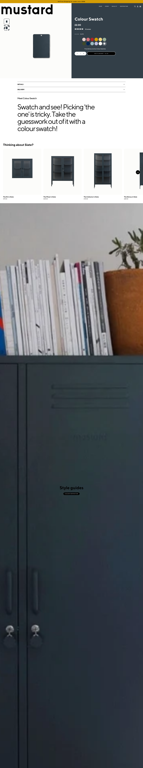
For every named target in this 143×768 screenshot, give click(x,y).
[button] (100, 6)
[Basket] (140, 6)
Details (20, 84)
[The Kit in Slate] (22, 171)
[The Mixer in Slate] (62, 171)
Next (138, 172)
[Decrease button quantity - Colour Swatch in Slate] (77, 53)
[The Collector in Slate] (103, 171)
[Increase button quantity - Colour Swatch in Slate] (84, 53)
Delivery (21, 89)
